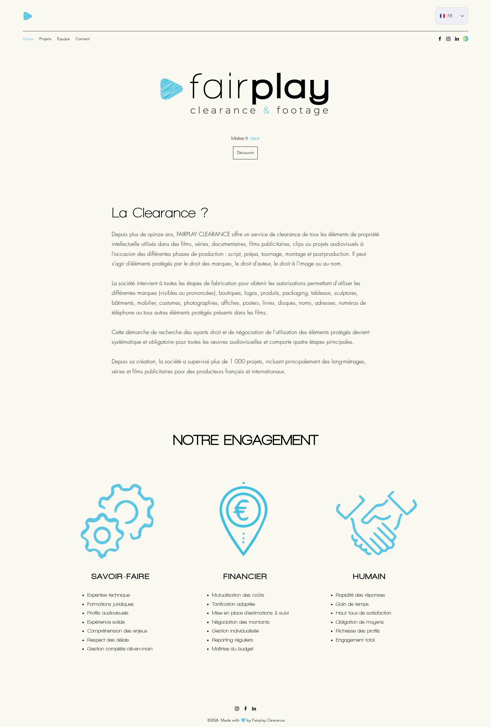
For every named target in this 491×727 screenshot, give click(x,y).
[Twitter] (448, 39)
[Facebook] (440, 39)
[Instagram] (237, 708)
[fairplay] (27, 16)
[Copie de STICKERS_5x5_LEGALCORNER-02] (465, 39)
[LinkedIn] (457, 39)
